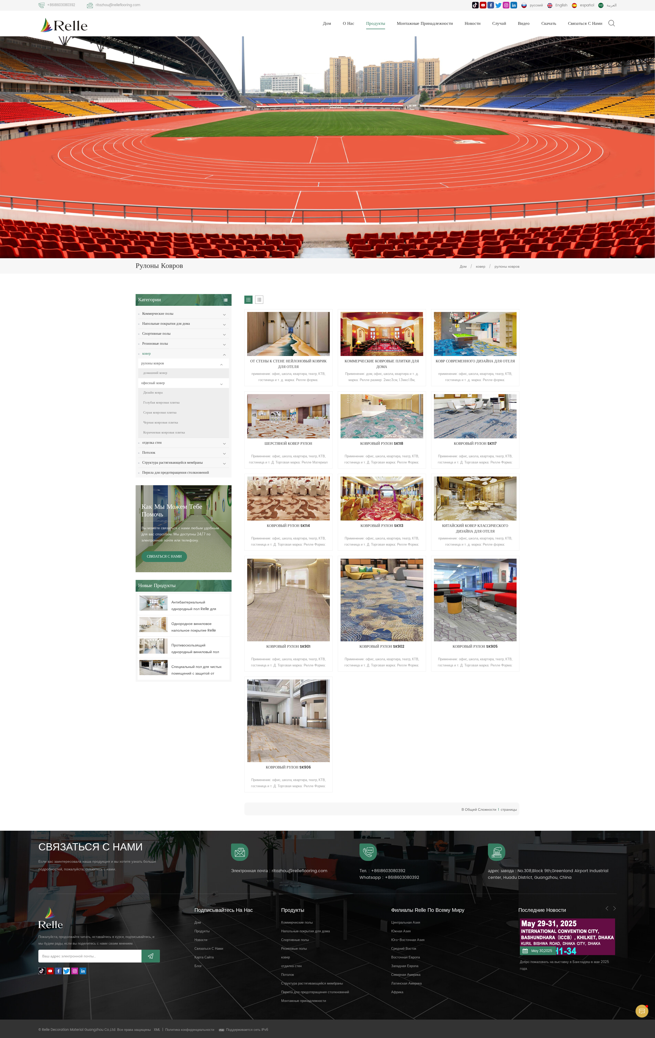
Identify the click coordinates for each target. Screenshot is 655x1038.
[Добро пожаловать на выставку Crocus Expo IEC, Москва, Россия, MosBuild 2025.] (567, 932)
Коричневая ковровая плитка (164, 432)
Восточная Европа (405, 957)
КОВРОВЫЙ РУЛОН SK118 (381, 444)
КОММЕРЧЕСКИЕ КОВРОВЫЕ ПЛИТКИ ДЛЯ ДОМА (382, 364)
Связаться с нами (585, 23)
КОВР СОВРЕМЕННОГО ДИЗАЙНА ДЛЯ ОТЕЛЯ (475, 361)
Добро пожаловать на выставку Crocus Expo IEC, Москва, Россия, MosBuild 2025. (565, 957)
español (587, 5)
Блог (198, 966)
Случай (499, 23)
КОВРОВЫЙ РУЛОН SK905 (475, 647)
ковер (481, 266)
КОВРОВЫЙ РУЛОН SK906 (288, 767)
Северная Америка (405, 975)
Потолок (148, 453)
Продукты (375, 23)
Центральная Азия (405, 922)
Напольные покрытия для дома (166, 324)
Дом (327, 23)
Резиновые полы (155, 344)
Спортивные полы (156, 334)
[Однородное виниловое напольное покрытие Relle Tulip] (153, 624)
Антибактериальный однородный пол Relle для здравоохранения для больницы (193, 605)
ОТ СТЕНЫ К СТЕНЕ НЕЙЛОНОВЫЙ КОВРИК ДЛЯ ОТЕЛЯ (288, 364)
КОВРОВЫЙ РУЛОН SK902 (381, 647)
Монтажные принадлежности (425, 23)
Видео (524, 23)
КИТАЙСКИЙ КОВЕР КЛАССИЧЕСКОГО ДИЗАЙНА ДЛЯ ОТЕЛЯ (475, 528)
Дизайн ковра (153, 392)
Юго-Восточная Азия (407, 940)
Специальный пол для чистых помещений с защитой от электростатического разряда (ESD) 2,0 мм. (196, 670)
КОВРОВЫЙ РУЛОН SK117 (475, 444)
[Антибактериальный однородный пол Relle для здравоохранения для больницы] (153, 603)
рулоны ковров (507, 266)
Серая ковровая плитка (160, 412)
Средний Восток (403, 948)
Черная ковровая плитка (160, 422)
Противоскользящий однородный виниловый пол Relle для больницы (195, 648)
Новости (473, 23)
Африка (397, 992)
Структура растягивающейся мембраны (172, 463)
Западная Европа (404, 966)
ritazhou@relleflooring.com (118, 5)
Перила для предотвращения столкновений (175, 472)
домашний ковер (155, 373)
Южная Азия (401, 931)
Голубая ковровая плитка (161, 402)
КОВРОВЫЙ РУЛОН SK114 (288, 526)
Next (615, 908)
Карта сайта (204, 957)
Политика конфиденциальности (189, 1030)
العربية (612, 5)
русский (536, 5)
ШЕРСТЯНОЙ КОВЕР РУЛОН (288, 444)
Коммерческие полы (157, 314)
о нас (348, 23)
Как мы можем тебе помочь (171, 510)
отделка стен (152, 443)
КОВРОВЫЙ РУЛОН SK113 (382, 526)
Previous (607, 908)
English (561, 5)
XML (157, 1030)
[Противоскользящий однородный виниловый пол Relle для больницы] (153, 646)
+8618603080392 (61, 5)
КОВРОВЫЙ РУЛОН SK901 (288, 647)
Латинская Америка (406, 983)
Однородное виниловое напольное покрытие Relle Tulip (193, 627)
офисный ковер (153, 383)
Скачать (548, 23)
